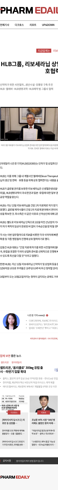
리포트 (33, 25)
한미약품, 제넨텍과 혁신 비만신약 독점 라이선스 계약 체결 (28, 382)
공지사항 (7, 460)
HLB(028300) (29, 163)
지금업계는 (44, 51)
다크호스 (19, 25)
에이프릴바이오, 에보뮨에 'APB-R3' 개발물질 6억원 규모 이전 (30, 386)
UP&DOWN (48, 25)
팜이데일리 (17, 362)
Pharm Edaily (15, 477)
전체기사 (4, 25)
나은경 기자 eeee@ (36, 315)
